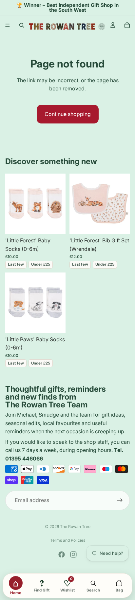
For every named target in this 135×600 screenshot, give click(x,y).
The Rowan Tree (75, 526)
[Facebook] (62, 554)
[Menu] (7, 25)
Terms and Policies (67, 540)
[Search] (21, 25)
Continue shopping (68, 114)
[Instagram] (73, 554)
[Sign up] (120, 500)
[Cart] (127, 25)
